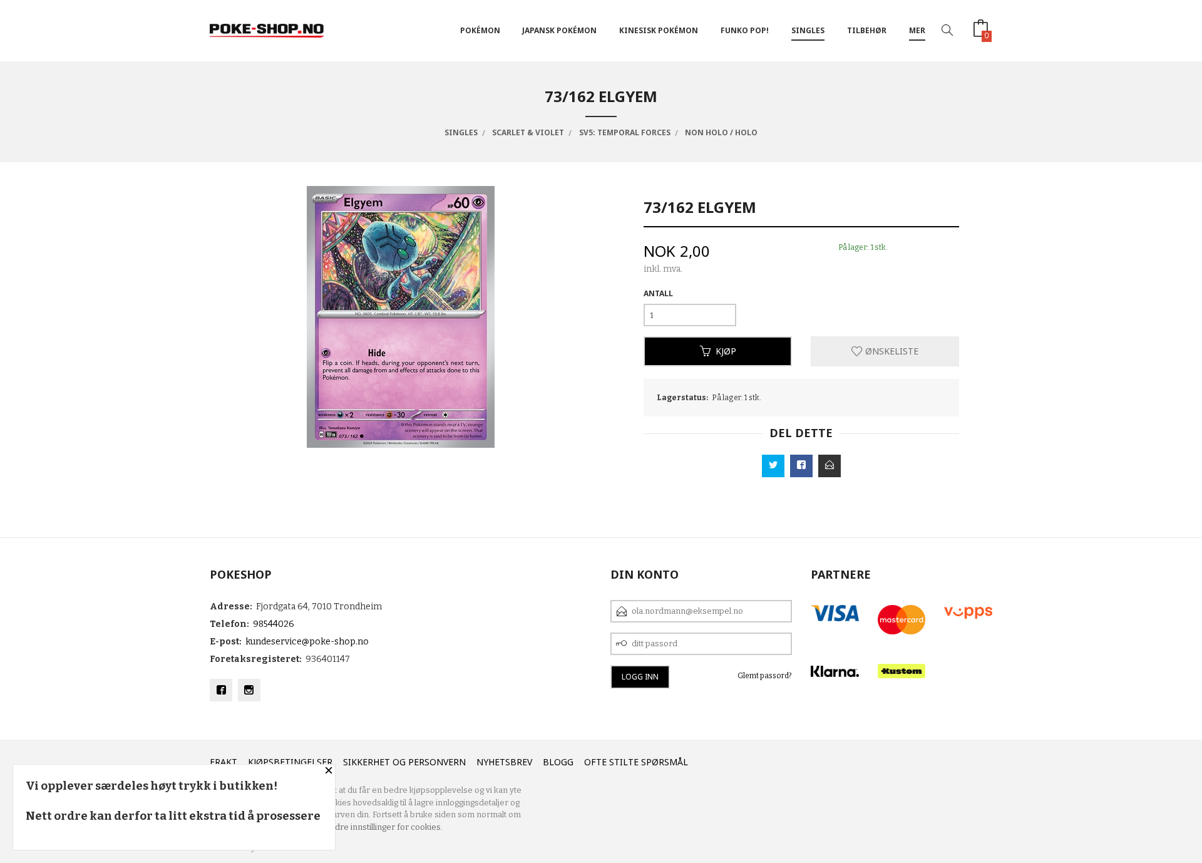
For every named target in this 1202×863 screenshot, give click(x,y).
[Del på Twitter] (773, 466)
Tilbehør (866, 30)
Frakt (223, 762)
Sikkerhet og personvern (404, 762)
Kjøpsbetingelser (290, 762)
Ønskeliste (890, 351)
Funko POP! (745, 30)
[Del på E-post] (829, 466)
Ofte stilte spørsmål (636, 762)
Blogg (558, 762)
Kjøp (726, 351)
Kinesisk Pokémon (658, 30)
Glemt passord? (764, 675)
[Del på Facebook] (801, 466)
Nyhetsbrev (504, 762)
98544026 (273, 624)
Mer (917, 30)
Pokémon (480, 30)
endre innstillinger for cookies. (384, 827)
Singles (807, 30)
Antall (658, 293)
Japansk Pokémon (559, 30)
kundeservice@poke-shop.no (307, 641)
